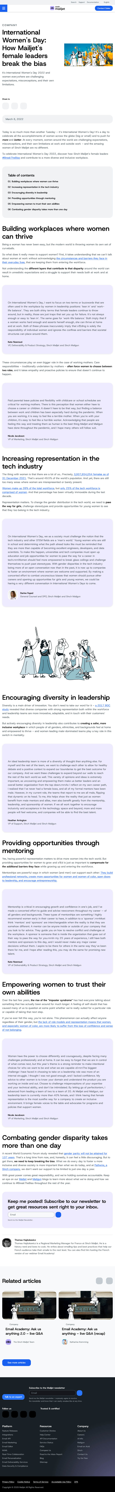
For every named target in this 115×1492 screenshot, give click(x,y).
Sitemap (43, 1462)
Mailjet (23, 1179)
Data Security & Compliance (15, 1466)
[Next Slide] (109, 1280)
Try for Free (82, 1458)
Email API (6, 1438)
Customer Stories (48, 1430)
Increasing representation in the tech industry (35, 187)
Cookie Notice (23, 1482)
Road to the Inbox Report (51, 1454)
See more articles (17, 1362)
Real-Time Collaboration (13, 1454)
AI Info (80, 1438)
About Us (81, 1430)
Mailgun (37, 1179)
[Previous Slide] (99, 1280)
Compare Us (45, 1450)
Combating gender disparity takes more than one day (39, 209)
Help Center (45, 1434)
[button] (72, 2)
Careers (80, 1434)
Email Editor (7, 1446)
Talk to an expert (13, 1396)
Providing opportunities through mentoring (33, 198)
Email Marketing (9, 1442)
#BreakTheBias (11, 157)
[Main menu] (3, 8)
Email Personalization (11, 1458)
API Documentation (48, 1438)
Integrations (7, 1434)
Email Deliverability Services (15, 1462)
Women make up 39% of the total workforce (28, 488)
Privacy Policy (8, 1482)
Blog (42, 1458)
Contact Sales (103, 8)
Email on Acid (83, 1446)
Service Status (46, 1442)
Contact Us (82, 1454)
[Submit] (58, 1215)
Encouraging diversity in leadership (30, 192)
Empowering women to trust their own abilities (35, 203)
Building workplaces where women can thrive (35, 181)
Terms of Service (40, 1482)
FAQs (42, 1446)
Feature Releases (10, 1430)
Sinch (79, 1450)
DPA (76, 1482)
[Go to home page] (57, 8)
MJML (4, 1450)
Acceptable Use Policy (61, 1482)
